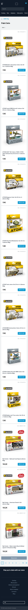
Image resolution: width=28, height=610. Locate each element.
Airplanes (13, 13)
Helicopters (20, 13)
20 (26, 563)
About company (14, 589)
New (8, 13)
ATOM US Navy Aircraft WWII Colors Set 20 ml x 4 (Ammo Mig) (13, 372)
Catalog (3, 13)
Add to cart (22, 70)
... (19, 563)
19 (23, 563)
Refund (14, 587)
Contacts (14, 591)
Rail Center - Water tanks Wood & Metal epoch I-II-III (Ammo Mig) (13, 546)
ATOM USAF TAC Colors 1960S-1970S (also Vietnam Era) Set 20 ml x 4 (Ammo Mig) (13, 153)
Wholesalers (14, 582)
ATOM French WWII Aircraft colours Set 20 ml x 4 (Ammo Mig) (13, 109)
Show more (14, 558)
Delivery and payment (14, 585)
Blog (14, 593)
